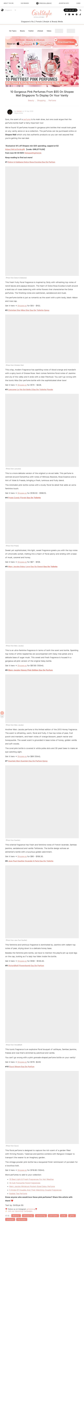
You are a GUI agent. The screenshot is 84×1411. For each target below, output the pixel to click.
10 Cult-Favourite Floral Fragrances (24, 1183)
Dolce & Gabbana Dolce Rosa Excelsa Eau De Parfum (31, 162)
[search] (80, 10)
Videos (49, 31)
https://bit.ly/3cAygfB (15, 149)
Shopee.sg (22, 306)
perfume (27, 119)
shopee (10, 1219)
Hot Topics (12, 31)
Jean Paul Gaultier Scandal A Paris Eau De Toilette (30, 861)
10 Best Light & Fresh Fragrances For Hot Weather (31, 1179)
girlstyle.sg (31, 1209)
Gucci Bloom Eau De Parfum (21, 1067)
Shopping (41, 100)
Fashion (31, 31)
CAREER (78, 3)
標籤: (8, 1216)
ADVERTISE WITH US (64, 3)
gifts (72, 1216)
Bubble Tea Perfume (18, 1193)
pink (64, 1216)
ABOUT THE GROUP (8, 3)
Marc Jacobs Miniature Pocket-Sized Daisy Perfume (32, 1186)
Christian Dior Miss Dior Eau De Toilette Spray (28, 310)
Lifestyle (40, 31)
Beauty (22, 31)
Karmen (19, 111)
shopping (41, 1216)
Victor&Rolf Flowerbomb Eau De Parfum (26, 966)
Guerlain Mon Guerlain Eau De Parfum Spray (28, 761)
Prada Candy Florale (24, 498)
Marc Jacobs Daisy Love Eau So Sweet (32, 566)
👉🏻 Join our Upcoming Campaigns (18, 1211)
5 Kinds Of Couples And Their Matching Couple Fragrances (35, 1190)
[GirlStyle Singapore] (42, 14)
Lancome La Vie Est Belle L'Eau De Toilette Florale (30, 389)
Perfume (52, 100)
